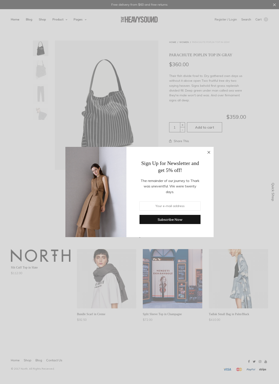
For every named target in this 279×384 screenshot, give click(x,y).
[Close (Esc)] (209, 151)
